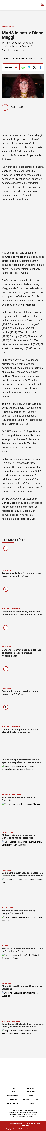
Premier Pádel (8, 983)
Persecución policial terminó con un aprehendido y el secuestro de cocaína (21, 761)
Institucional (8, 907)
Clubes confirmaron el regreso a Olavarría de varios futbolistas (18, 836)
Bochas (5, 945)
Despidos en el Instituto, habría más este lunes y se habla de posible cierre (22, 613)
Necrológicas (12, 1103)
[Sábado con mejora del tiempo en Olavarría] (23, 815)
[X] (35, 1078)
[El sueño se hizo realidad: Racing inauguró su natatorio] (23, 928)
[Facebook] (11, 1078)
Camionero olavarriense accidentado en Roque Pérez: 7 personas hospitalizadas (21, 652)
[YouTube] (27, 1078)
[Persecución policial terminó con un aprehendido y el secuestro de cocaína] (23, 777)
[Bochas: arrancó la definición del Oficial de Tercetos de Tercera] (23, 966)
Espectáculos (8, 27)
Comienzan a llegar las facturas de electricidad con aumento (20, 731)
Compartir (9, 67)
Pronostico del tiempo (11, 794)
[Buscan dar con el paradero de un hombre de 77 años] (23, 674)
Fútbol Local (7, 832)
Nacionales (12, 1099)
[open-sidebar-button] (42, 4)
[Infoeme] (12, 5)
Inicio (13, 1088)
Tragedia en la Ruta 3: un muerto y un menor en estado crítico (22, 575)
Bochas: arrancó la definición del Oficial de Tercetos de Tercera (22, 950)
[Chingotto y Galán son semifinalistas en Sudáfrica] (23, 1003)
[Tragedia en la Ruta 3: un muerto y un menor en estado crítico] (23, 556)
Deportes (30, 1088)
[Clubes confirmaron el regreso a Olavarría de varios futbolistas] (23, 852)
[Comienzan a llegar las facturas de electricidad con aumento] (23, 713)
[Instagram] (19, 1078)
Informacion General (11, 608)
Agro (31, 1095)
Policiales (6, 570)
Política (13, 1092)
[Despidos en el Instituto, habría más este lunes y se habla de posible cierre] (23, 595)
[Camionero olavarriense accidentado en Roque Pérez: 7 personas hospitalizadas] (23, 633)
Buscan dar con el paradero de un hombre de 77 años (20, 692)
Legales (31, 1103)
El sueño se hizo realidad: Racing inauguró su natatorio (19, 912)
